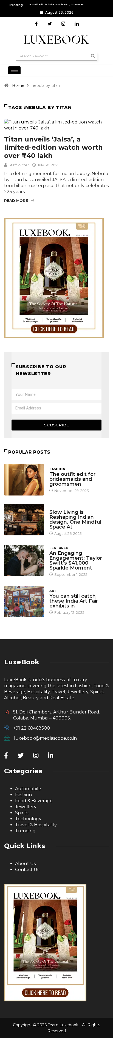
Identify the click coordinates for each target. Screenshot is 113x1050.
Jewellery (25, 806)
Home (18, 85)
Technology (28, 818)
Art (52, 591)
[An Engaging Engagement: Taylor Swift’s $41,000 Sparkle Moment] (24, 560)
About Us (25, 863)
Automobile (28, 788)
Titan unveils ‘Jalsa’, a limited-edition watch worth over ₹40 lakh (53, 147)
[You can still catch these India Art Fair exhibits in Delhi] (24, 601)
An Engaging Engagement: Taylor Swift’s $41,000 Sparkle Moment (75, 560)
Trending (25, 830)
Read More (16, 200)
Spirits (21, 812)
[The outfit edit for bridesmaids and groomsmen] (24, 479)
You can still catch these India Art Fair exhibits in (73, 601)
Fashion (57, 469)
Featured (59, 548)
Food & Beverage (34, 800)
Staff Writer (19, 165)
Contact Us (27, 869)
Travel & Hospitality (36, 824)
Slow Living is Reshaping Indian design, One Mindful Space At (75, 519)
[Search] (93, 56)
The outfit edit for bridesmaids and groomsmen (72, 479)
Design (56, 507)
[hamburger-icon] (14, 70)
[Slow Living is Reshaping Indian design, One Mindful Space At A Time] (24, 519)
